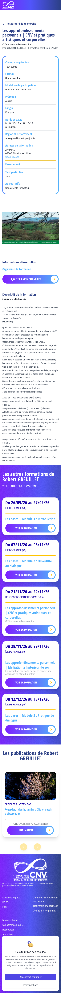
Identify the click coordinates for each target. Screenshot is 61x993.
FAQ (4, 907)
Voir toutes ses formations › (20, 486)
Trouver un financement (45, 906)
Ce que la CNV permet (44, 910)
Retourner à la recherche (21, 23)
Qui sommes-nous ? (12, 925)
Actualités (7, 934)
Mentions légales (11, 897)
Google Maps (12, 157)
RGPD (5, 902)
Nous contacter (10, 920)
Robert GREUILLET (17, 48)
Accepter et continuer (30, 977)
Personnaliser (30, 985)
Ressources (8, 929)
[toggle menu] (54, 5)
